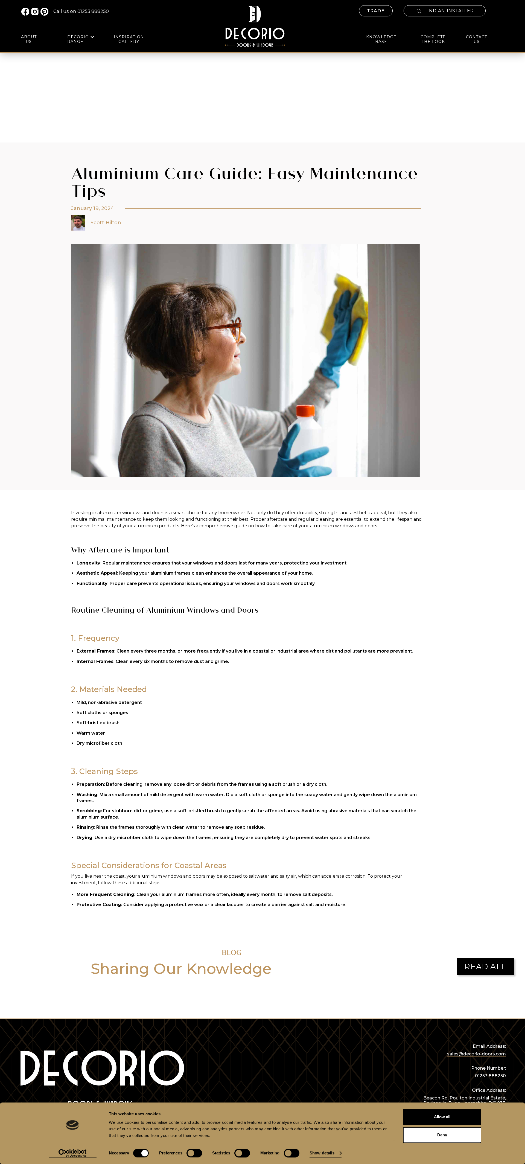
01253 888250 (490, 1075)
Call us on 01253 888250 (81, 11)
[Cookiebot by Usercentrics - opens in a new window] (73, 1153)
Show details (322, 1153)
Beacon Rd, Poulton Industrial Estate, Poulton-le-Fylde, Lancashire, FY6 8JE (464, 1100)
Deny (442, 1135)
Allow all (442, 1116)
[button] (81, 39)
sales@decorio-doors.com (476, 1054)
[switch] (194, 1153)
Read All (485, 966)
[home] (255, 25)
